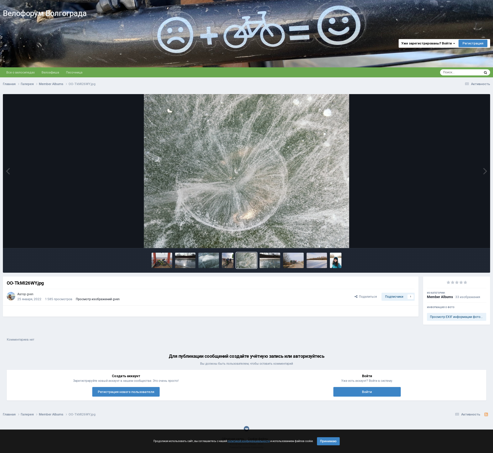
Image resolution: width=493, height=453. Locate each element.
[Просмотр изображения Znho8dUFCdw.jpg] (293, 260)
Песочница (74, 72)
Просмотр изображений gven (98, 299)
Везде (472, 72)
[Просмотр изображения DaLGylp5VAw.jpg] (317, 260)
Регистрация (473, 43)
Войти (367, 392)
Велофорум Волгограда (44, 13)
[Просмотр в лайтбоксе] (246, 171)
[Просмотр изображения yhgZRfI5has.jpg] (208, 260)
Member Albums (440, 297)
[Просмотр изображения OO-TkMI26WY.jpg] (246, 260)
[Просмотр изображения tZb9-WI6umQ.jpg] (162, 260)
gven (30, 294)
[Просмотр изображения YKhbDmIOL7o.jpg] (185, 260)
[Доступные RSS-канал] (486, 414)
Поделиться (367, 296)
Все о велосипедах (20, 72)
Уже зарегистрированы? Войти (427, 43)
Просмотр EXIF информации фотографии (458, 317)
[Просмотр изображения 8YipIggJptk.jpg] (335, 260)
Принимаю (328, 441)
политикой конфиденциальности (249, 441)
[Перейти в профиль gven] (11, 296)
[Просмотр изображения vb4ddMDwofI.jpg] (227, 260)
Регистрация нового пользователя (126, 392)
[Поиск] (485, 72)
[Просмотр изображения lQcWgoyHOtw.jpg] (270, 260)
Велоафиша (50, 72)
